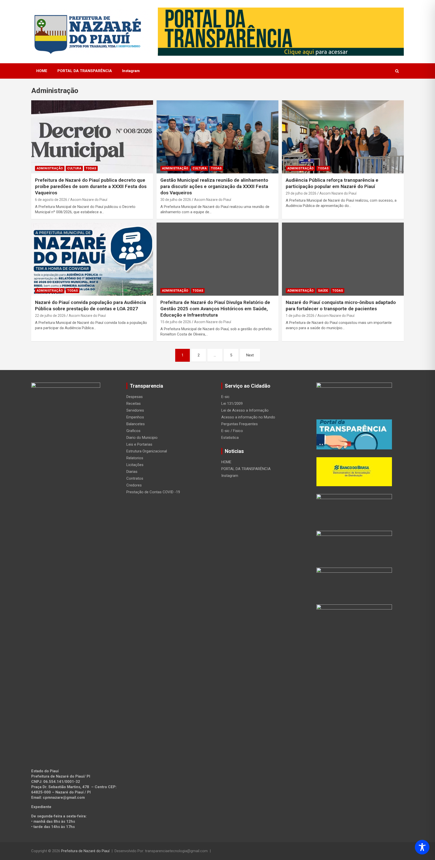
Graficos (133, 430)
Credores (134, 485)
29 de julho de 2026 (301, 193)
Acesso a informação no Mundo (248, 417)
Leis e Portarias (139, 444)
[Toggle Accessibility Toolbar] (422, 847)
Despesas (134, 396)
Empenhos (135, 417)
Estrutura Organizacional (146, 451)
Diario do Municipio (142, 437)
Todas (91, 168)
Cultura (74, 168)
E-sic (225, 396)
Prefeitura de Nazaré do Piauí (85, 851)
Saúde (323, 290)
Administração (50, 168)
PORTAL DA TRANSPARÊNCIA (84, 71)
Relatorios (134, 458)
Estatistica (230, 437)
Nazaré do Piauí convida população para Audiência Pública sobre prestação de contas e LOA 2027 (90, 305)
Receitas (133, 403)
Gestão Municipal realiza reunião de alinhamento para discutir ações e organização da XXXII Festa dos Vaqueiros (214, 186)
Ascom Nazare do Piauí (88, 200)
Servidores (135, 410)
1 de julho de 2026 (300, 316)
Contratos (134, 478)
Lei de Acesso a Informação (245, 410)
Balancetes (135, 424)
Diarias (131, 471)
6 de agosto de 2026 (51, 200)
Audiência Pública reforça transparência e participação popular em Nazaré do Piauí (332, 183)
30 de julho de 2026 (175, 200)
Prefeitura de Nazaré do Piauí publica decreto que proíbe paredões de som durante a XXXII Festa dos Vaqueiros (91, 186)
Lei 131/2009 (232, 403)
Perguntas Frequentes (239, 424)
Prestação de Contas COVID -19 (153, 492)
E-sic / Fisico (232, 430)
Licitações (134, 465)
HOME (41, 71)
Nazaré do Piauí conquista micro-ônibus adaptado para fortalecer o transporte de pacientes (341, 305)
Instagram (131, 71)
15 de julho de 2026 (175, 322)
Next (250, 355)
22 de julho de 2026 (50, 316)
